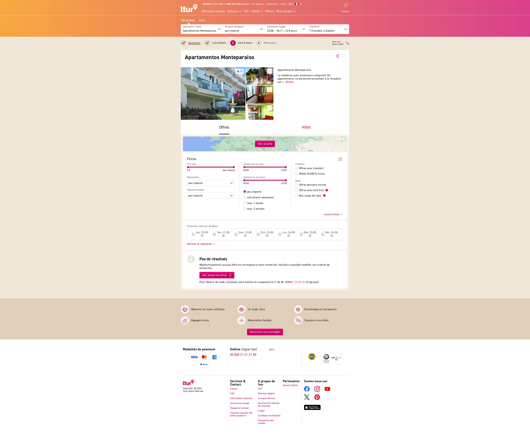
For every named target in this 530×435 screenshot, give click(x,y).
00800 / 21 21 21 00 (296, 282)
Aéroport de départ (234, 26)
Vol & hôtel (188, 20)
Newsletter (272, 4)
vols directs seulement (260, 197)
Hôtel (202, 20)
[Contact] (347, 43)
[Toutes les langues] (298, 4)
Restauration (193, 177)
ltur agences (258, 4)
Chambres (314, 26)
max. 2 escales (255, 208)
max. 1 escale (255, 203)
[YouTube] (327, 390)
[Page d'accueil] (189, 8)
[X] (307, 399)
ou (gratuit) (226, 4)
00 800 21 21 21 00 (243, 355)
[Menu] (341, 354)
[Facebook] (307, 390)
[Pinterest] (317, 399)
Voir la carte (265, 144)
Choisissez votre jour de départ (202, 226)
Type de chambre (195, 189)
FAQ (290, 4)
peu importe (254, 191)
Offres (224, 127)
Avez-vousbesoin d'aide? (338, 43)
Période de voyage (276, 26)
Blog (283, 4)
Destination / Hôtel (192, 26)
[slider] (188, 167)
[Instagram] (317, 390)
